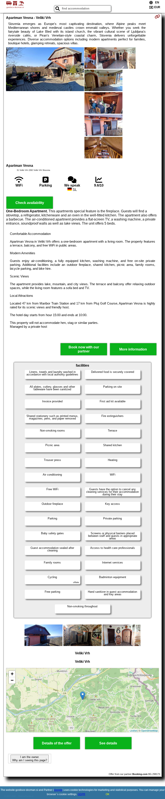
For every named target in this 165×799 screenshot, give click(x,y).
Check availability (29, 203)
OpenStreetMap (149, 730)
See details (108, 743)
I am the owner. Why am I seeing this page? (29, 758)
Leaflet (133, 730)
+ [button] (12, 674)
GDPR (81, 794)
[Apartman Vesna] (45, 69)
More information (133, 349)
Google (58, 789)
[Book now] (157, 16)
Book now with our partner (84, 349)
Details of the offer (57, 743)
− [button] (12, 680)
